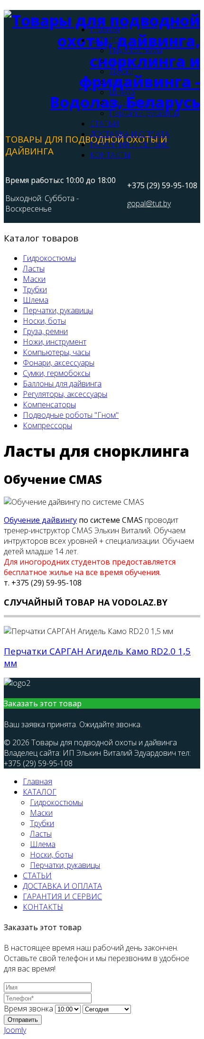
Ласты (120, 82)
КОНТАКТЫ (110, 155)
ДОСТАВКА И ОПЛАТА (129, 134)
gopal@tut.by (149, 203)
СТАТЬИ (104, 123)
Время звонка (28, 1008)
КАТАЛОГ (107, 40)
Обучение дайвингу (40, 520)
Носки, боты (130, 102)
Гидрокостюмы (135, 50)
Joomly (15, 1030)
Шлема (122, 92)
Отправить (23, 1019)
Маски (120, 61)
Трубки (121, 71)
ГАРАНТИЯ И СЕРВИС (129, 144)
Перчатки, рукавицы (144, 113)
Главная (105, 29)
